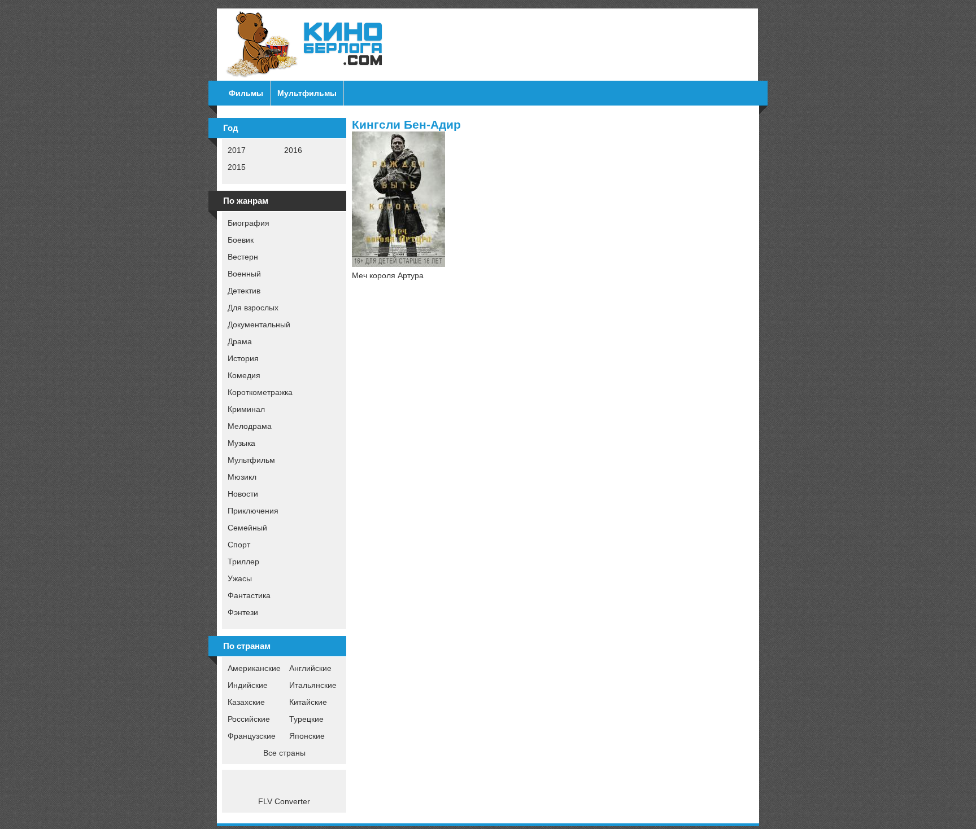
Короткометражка (260, 392)
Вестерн (243, 256)
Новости (243, 493)
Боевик (241, 239)
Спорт (239, 544)
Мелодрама (250, 426)
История (243, 358)
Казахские (246, 702)
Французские (252, 735)
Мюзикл (242, 476)
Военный (244, 273)
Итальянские (313, 685)
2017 (237, 150)
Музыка (241, 443)
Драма (240, 341)
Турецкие (306, 718)
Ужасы (240, 578)
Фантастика (249, 595)
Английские (310, 668)
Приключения (253, 510)
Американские (254, 668)
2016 (293, 150)
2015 (237, 167)
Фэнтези (243, 612)
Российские (249, 718)
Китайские (308, 702)
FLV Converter (284, 801)
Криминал (246, 409)
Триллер (243, 561)
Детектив (244, 290)
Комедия (244, 375)
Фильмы (246, 93)
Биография (248, 222)
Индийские (248, 685)
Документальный (259, 324)
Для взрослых (253, 307)
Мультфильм (251, 459)
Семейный (247, 527)
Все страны (284, 752)
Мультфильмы (307, 93)
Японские (307, 735)
